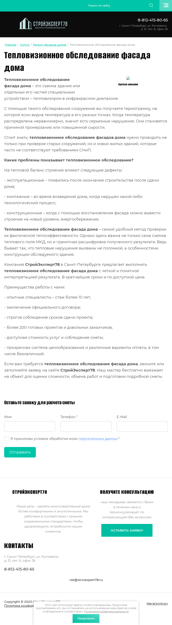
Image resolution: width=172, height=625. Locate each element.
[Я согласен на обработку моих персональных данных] (6, 439)
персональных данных (98, 439)
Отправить (20, 452)
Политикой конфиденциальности (106, 611)
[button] (126, 530)
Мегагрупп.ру (157, 604)
